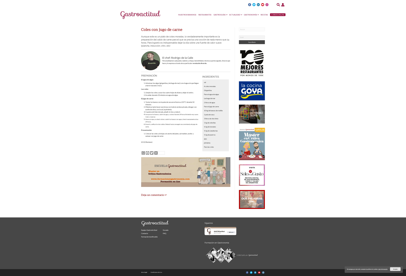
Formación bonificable (149, 237)
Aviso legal (144, 272)
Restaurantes (204, 15)
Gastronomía (250, 15)
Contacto (144, 233)
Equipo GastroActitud (149, 230)
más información (383, 269)
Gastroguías (220, 15)
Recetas (264, 15)
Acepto (395, 269)
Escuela (165, 230)
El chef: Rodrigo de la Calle (177, 57)
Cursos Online (277, 15)
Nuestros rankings (187, 15)
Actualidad (234, 15)
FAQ (164, 233)
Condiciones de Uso (156, 272)
